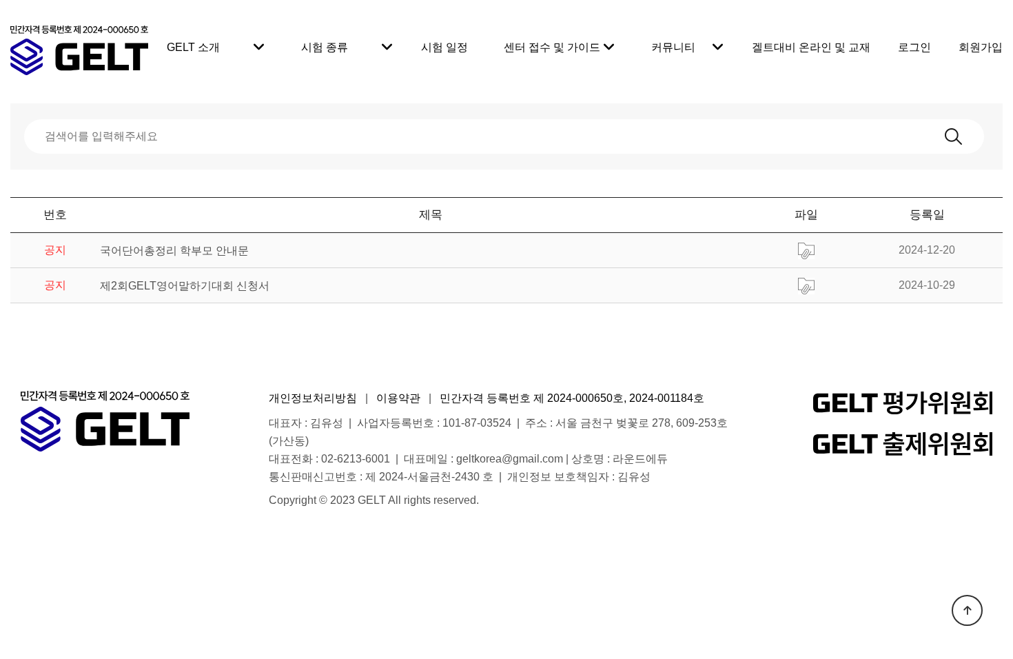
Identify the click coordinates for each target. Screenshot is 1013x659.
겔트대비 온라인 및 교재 (811, 47)
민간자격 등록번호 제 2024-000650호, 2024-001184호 (572, 398)
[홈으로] (79, 42)
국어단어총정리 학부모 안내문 (174, 250)
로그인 (914, 47)
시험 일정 (444, 47)
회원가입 (981, 47)
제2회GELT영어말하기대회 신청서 (184, 286)
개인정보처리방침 (313, 398)
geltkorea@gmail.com (509, 459)
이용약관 (398, 398)
